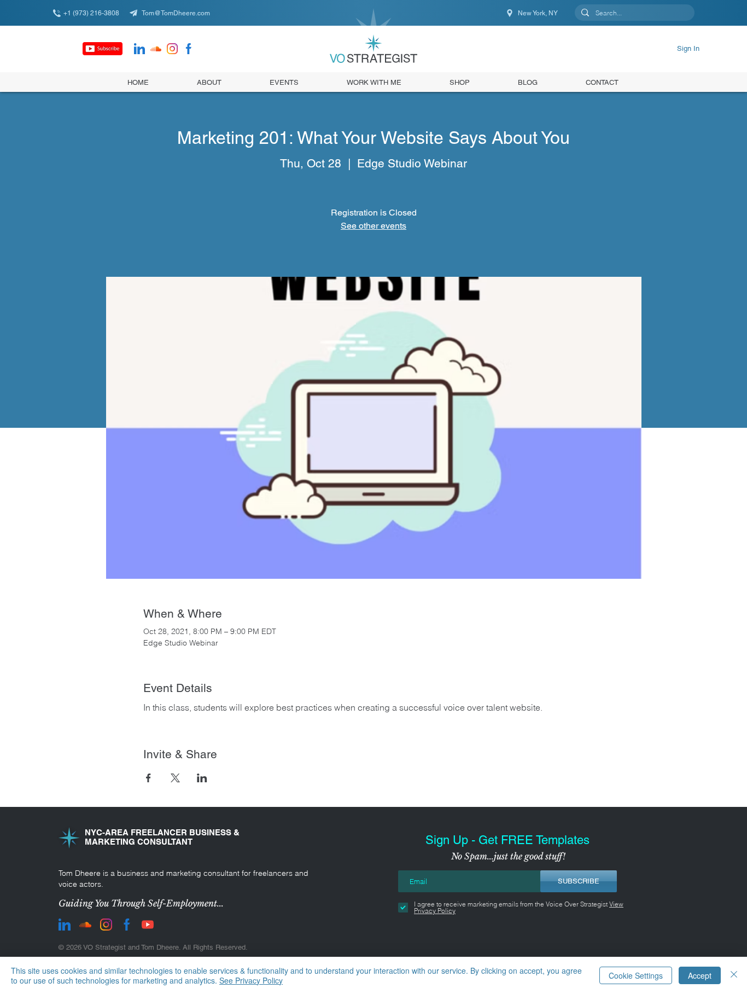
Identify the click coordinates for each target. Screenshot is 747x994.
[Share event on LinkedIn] (202, 778)
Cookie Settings (636, 975)
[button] (460, 82)
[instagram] (172, 48)
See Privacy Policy (251, 980)
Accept (699, 975)
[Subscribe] (102, 48)
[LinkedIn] (139, 48)
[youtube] (148, 925)
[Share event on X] (175, 778)
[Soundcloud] (155, 48)
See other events (373, 225)
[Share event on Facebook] (148, 778)
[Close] (733, 975)
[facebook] (188, 48)
